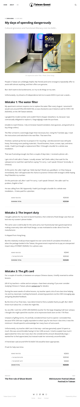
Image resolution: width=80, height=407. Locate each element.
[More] (17, 4)
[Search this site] (75, 4)
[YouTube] (43, 394)
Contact (46, 398)
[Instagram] (46, 394)
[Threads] (37, 394)
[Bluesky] (34, 394)
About (12, 5)
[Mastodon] (40, 394)
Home (5, 5)
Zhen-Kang (10, 18)
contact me (35, 286)
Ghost (74, 396)
